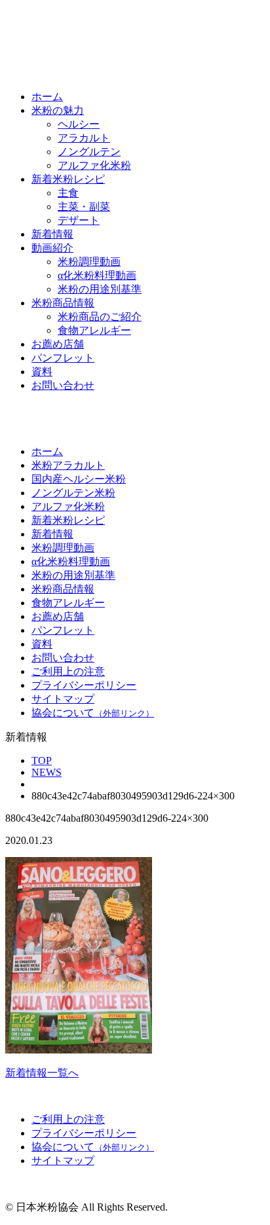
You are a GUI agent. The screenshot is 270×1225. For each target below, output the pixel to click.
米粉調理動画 (89, 261)
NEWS (46, 772)
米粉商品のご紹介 (100, 316)
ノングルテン (89, 151)
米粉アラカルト (68, 465)
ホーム (47, 96)
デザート (79, 220)
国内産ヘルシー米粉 (78, 479)
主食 (68, 192)
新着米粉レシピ (68, 179)
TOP (41, 760)
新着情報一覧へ (42, 1072)
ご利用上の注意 (68, 671)
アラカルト (84, 137)
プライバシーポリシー (83, 685)
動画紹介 (52, 247)
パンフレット (62, 357)
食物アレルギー (94, 330)
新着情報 (52, 234)
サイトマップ (62, 698)
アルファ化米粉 (94, 165)
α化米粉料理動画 (97, 275)
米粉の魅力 (57, 110)
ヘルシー (79, 124)
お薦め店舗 (57, 344)
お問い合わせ (62, 385)
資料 (41, 371)
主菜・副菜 (84, 206)
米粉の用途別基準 (100, 289)
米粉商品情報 (62, 302)
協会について (92, 712)
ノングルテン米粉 (73, 492)
